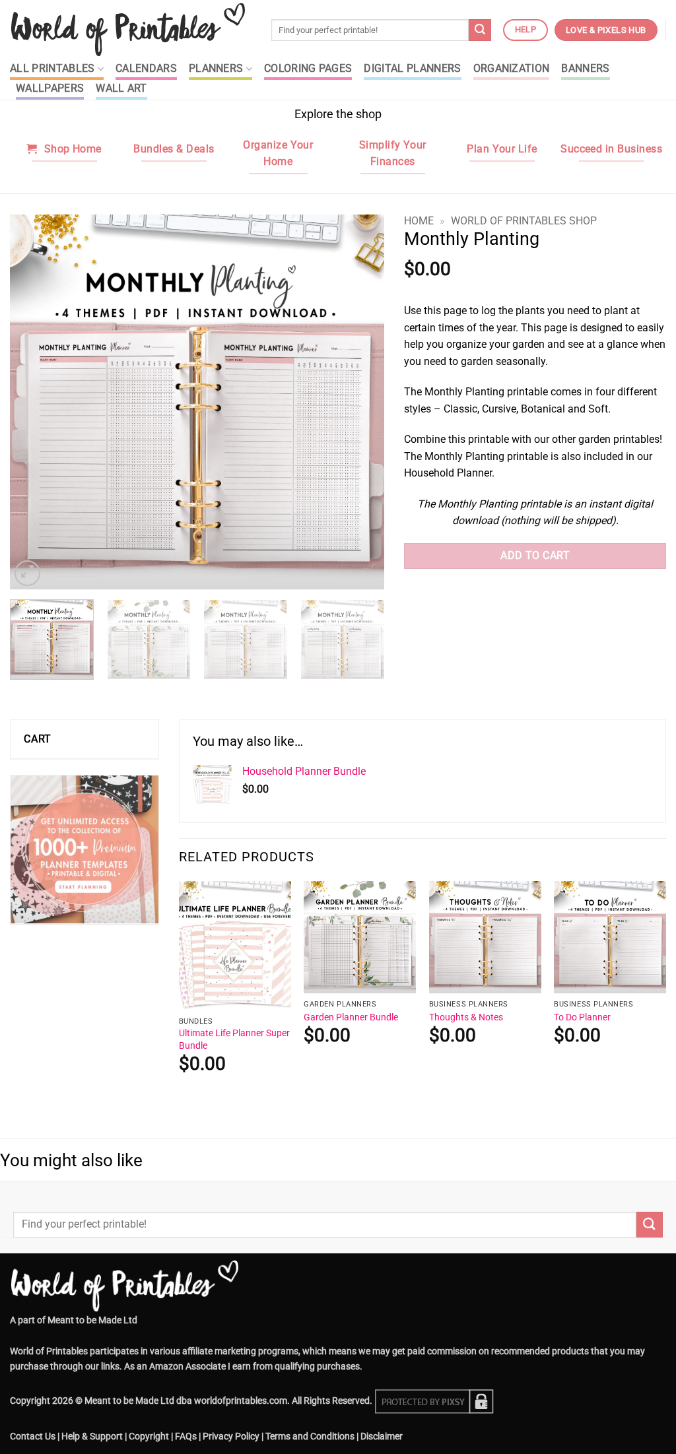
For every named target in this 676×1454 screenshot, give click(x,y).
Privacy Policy (231, 1436)
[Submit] (480, 30)
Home (419, 221)
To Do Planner (582, 1017)
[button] (27, 573)
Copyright (149, 1436)
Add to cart (535, 556)
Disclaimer (381, 1436)
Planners (216, 69)
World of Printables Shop (524, 221)
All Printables (52, 69)
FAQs (186, 1436)
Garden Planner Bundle (351, 1017)
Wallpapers (50, 88)
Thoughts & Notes (466, 1017)
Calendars (146, 68)
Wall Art (121, 88)
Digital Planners (412, 68)
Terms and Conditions (310, 1436)
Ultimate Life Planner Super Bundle (234, 1039)
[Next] (360, 401)
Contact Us (32, 1436)
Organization (511, 68)
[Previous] (34, 401)
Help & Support (92, 1436)
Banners (585, 68)
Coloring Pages (308, 68)
